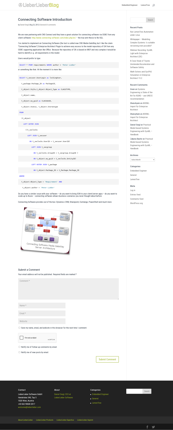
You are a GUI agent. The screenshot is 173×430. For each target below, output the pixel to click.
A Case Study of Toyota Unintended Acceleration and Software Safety (142, 64)
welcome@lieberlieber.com (29, 407)
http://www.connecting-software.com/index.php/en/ (54, 37)
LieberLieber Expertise (65, 420)
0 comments (51, 25)
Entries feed (135, 194)
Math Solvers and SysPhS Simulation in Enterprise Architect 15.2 (141, 74)
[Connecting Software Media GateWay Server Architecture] (46, 255)
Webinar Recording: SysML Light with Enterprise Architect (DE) (141, 53)
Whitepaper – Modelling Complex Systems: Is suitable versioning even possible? (142, 42)
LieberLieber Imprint (85, 420)
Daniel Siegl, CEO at (62, 394)
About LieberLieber (25, 420)
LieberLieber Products (44, 420)
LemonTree (145, 5)
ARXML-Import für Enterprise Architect (140, 106)
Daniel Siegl (24, 25)
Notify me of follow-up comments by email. (39, 347)
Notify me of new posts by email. (35, 352)
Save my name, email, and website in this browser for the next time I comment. (54, 328)
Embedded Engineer (130, 5)
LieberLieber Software (63, 397)
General (43, 25)
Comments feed (136, 199)
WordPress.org (136, 203)
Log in (132, 190)
